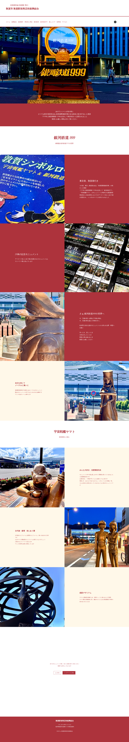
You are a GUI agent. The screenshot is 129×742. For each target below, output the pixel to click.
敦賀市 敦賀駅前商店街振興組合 (22, 8)
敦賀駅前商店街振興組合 (65, 721)
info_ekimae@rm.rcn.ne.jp (64, 724)
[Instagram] (115, 22)
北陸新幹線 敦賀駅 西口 (19, 5)
